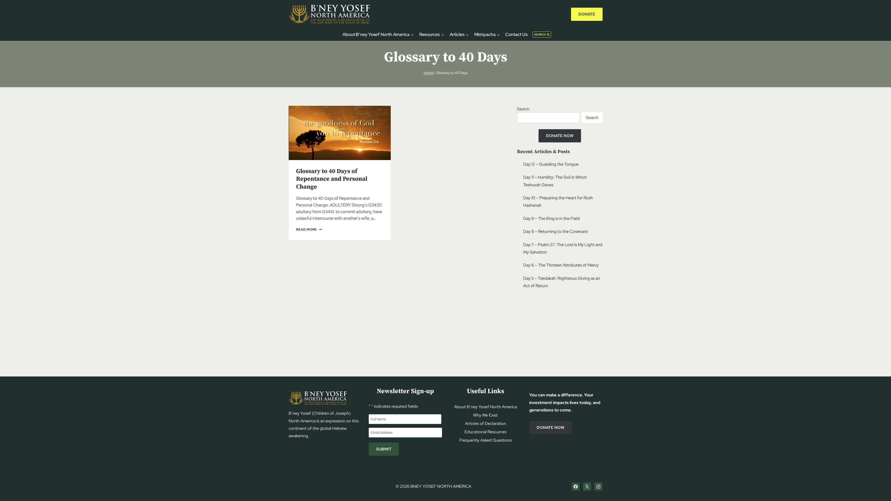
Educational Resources (486, 431)
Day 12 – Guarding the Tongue (550, 164)
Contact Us (516, 34)
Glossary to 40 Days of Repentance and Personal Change (331, 179)
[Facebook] (575, 486)
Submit (383, 449)
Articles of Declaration (485, 423)
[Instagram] (598, 486)
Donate (586, 14)
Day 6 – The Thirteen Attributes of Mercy (561, 265)
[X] (587, 486)
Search (523, 109)
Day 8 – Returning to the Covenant (555, 231)
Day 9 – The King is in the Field (551, 218)
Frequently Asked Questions (485, 440)
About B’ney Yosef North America (485, 406)
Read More (309, 229)
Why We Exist (485, 415)
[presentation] (340, 133)
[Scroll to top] (879, 488)
